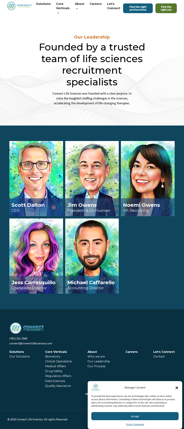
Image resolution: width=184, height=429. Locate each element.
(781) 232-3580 (18, 339)
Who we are (96, 356)
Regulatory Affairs (58, 376)
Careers (96, 4)
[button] (177, 387)
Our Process (96, 366)
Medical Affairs (55, 366)
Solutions (43, 4)
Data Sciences (55, 381)
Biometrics (52, 356)
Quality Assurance (58, 386)
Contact (159, 356)
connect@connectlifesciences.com (30, 343)
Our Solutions (19, 356)
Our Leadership (99, 361)
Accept (135, 416)
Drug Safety (54, 371)
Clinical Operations (58, 361)
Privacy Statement (135, 424)
